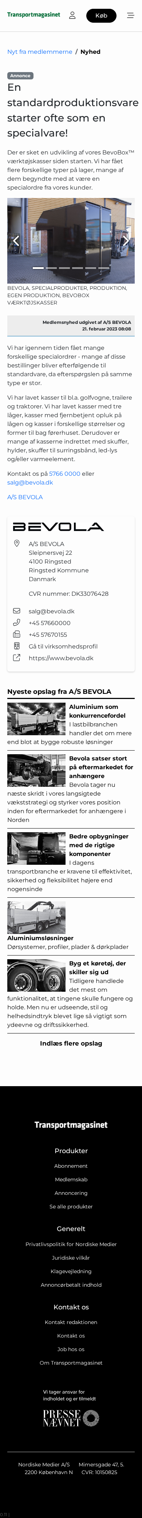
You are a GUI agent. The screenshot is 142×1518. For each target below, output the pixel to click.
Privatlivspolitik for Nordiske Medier (71, 1244)
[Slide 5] (90, 268)
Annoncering (71, 1193)
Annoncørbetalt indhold (71, 1285)
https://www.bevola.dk (61, 658)
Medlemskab (71, 1179)
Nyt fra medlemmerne (39, 51)
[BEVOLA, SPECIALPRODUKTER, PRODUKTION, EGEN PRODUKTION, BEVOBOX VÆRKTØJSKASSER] (71, 240)
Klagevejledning (71, 1271)
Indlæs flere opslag (71, 1043)
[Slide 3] (64, 268)
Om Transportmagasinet (71, 1363)
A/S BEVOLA (25, 497)
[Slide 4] (77, 268)
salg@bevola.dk (30, 482)
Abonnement (71, 1166)
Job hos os (71, 1349)
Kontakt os (71, 1335)
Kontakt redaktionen (71, 1322)
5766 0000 (64, 473)
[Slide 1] (38, 268)
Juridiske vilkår (71, 1258)
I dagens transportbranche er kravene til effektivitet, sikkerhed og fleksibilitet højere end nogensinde (69, 863)
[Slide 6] (103, 268)
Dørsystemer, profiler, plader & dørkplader (68, 942)
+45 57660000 (50, 623)
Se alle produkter (71, 1206)
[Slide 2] (51, 268)
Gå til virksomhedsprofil (63, 646)
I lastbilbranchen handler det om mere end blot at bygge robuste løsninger (69, 724)
